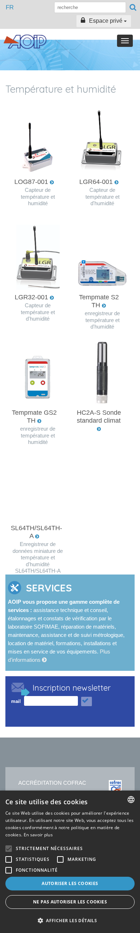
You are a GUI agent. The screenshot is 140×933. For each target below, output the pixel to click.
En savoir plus (38, 835)
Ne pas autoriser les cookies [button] (70, 902)
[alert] (70, 862)
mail (16, 701)
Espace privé (106, 21)
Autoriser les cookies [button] (70, 883)
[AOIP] (25, 41)
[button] (70, 920)
